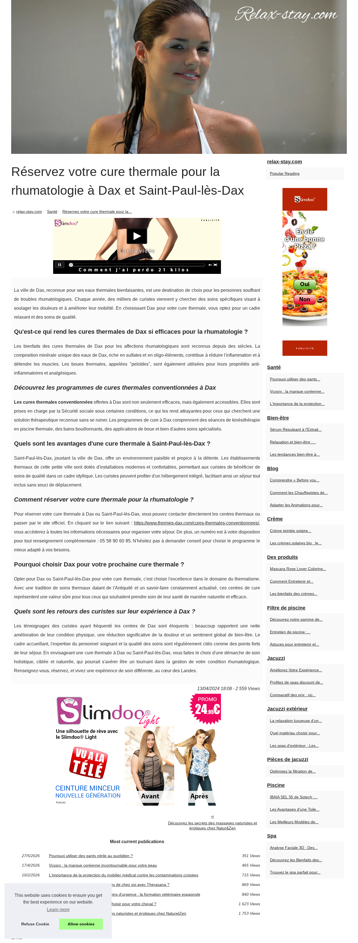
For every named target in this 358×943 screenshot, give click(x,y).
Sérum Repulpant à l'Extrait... (296, 429)
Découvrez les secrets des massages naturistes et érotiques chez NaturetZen (117, 913)
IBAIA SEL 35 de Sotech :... (294, 797)
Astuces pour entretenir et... (294, 644)
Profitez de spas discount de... (296, 682)
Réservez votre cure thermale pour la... (97, 211)
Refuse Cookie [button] (35, 924)
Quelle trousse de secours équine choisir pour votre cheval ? (102, 904)
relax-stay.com (29, 211)
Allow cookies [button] (81, 924)
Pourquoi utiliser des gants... (295, 379)
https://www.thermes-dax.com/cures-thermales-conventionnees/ (196, 523)
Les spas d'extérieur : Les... (294, 745)
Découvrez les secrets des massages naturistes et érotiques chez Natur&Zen (212, 826)
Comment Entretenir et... (292, 581)
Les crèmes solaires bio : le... (296, 543)
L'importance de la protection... (297, 403)
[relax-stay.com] (179, 77)
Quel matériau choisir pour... (295, 733)
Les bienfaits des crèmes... (293, 593)
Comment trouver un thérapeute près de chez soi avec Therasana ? (109, 884)
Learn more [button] (58, 909)
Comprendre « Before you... (294, 480)
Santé (52, 211)
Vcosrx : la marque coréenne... (297, 391)
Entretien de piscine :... (290, 632)
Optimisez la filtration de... (293, 771)
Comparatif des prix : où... (293, 695)
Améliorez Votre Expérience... (296, 670)
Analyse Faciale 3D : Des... (294, 847)
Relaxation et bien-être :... (293, 442)
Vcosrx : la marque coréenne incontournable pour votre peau (103, 865)
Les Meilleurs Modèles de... (294, 822)
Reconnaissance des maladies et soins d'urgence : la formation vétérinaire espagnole (124, 894)
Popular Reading (285, 173)
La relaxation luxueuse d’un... (296, 720)
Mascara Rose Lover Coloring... (298, 568)
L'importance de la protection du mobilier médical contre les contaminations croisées (123, 875)
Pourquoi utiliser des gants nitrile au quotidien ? (91, 856)
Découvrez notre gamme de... (296, 619)
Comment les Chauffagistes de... (299, 492)
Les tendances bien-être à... (295, 454)
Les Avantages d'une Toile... (294, 809)
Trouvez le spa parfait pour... (295, 872)
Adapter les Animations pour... (296, 505)
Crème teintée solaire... (290, 530)
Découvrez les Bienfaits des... (296, 860)
